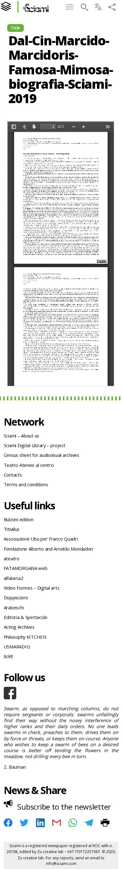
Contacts (13, 475)
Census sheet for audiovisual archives (41, 455)
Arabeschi (14, 607)
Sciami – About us (21, 435)
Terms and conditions (26, 484)
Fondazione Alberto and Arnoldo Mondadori (48, 549)
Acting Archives (19, 627)
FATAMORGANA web (26, 568)
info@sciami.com (61, 863)
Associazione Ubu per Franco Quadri (41, 539)
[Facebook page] (61, 693)
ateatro (11, 558)
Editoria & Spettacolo (26, 617)
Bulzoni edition (18, 519)
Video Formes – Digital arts (31, 588)
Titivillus (11, 529)
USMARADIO (17, 646)
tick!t (8, 656)
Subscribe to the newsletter (64, 807)
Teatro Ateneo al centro (29, 465)
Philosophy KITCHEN (25, 637)
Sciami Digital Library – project (34, 445)
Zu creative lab (50, 851)
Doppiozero (16, 597)
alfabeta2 (13, 578)
